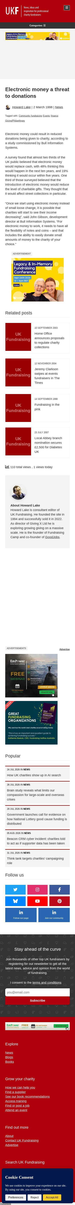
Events (46, 116)
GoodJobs (52, 537)
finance (54, 116)
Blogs (9, 1057)
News (59, 107)
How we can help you (20, 1087)
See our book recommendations (27, 1096)
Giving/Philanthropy (15, 120)
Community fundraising (30, 116)
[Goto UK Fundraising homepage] (36, 11)
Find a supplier (15, 1092)
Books (9, 1061)
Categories (35, 25)
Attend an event (16, 1110)
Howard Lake (21, 107)
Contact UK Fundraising (22, 1140)
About (9, 1136)
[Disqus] (37, 596)
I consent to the (35, 982)
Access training (16, 1101)
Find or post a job (17, 1105)
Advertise (64, 649)
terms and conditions (46, 982)
